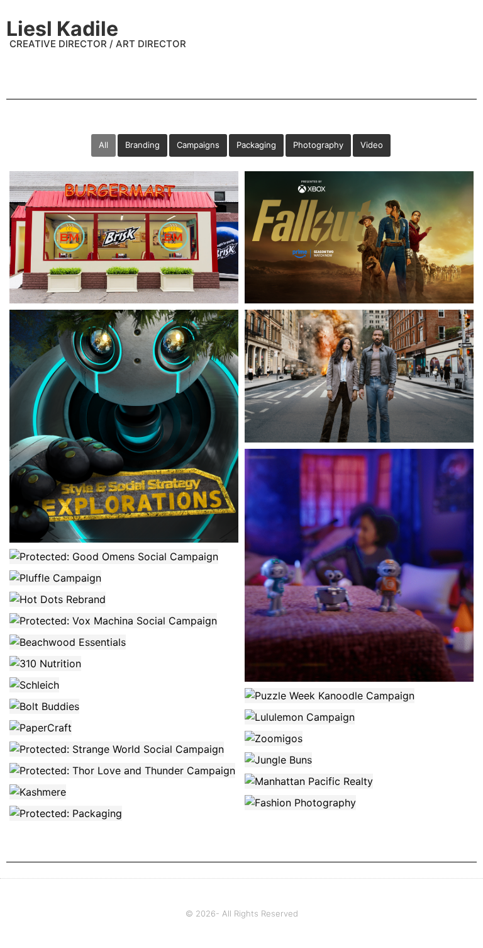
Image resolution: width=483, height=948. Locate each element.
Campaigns (198, 145)
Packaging (256, 145)
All (103, 145)
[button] (468, 32)
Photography (318, 145)
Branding (142, 145)
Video (371, 145)
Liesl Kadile (62, 28)
